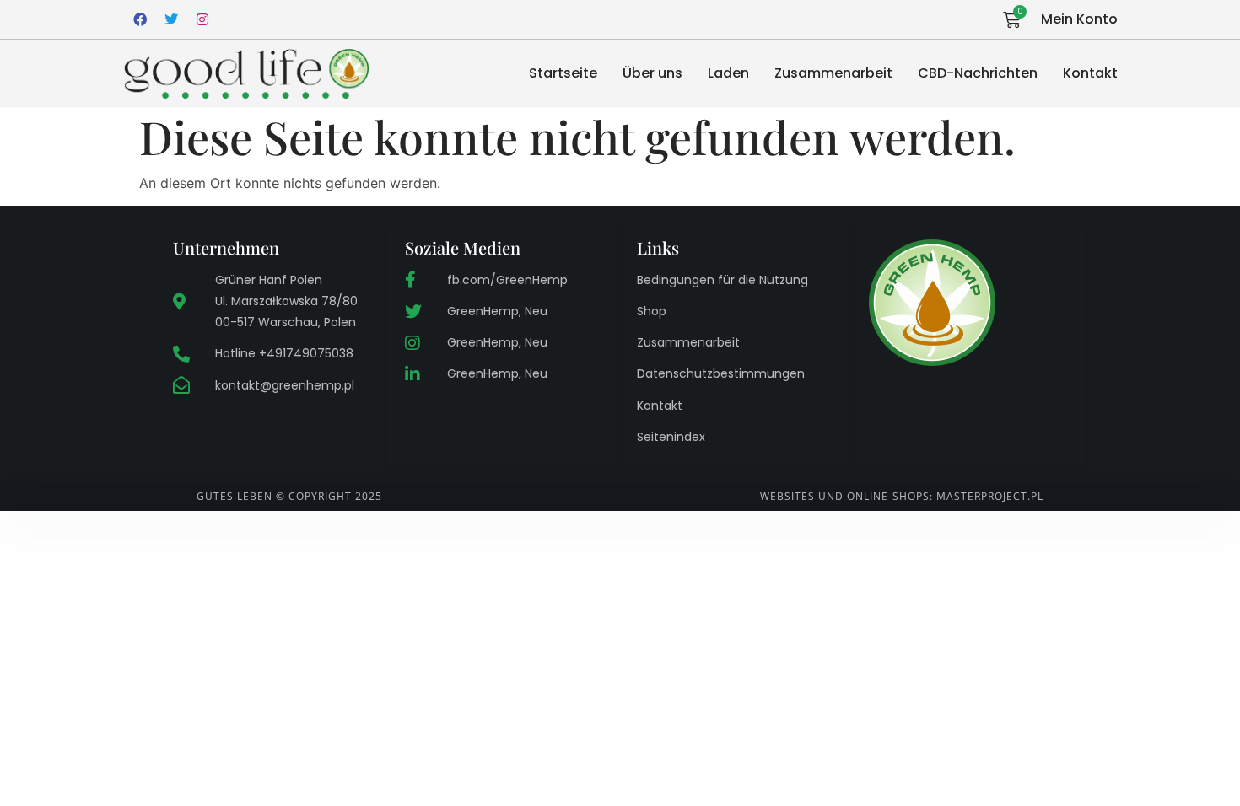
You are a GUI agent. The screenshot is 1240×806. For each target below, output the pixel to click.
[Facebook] (140, 19)
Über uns (652, 73)
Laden (728, 73)
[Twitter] (171, 19)
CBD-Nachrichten (978, 73)
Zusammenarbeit (833, 73)
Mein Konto (1079, 19)
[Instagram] (202, 19)
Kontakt (1090, 73)
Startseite (563, 73)
